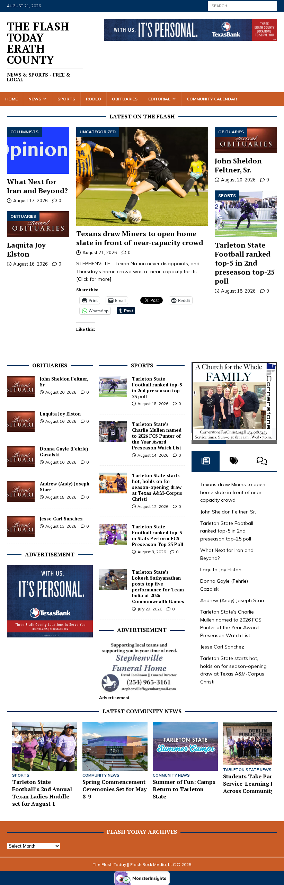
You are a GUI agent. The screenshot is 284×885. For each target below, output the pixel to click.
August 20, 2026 (238, 179)
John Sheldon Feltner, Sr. (238, 165)
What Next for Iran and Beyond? (37, 186)
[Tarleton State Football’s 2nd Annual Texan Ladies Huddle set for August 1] (44, 746)
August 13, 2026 (60, 526)
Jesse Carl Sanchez (61, 519)
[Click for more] (94, 279)
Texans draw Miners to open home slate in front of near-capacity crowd (139, 238)
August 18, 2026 (238, 291)
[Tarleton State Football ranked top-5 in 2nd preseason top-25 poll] (246, 213)
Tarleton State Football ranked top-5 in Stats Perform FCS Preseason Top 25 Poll (157, 535)
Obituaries (124, 98)
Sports (66, 98)
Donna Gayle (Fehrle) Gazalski (64, 452)
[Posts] (206, 463)
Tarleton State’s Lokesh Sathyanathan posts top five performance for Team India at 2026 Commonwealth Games (158, 586)
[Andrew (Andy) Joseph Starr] (21, 491)
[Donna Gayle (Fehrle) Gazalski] (21, 456)
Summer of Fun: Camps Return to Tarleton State (184, 789)
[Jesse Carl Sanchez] (21, 526)
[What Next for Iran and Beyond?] (38, 150)
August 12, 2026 (152, 506)
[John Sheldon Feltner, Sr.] (246, 140)
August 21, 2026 (99, 252)
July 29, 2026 (149, 609)
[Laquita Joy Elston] (38, 224)
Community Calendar (212, 98)
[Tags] (234, 463)
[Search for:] (242, 5)
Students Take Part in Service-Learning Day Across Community (252, 783)
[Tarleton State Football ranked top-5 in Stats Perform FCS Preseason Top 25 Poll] (113, 534)
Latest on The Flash (142, 116)
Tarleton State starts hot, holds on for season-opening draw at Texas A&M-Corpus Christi (157, 487)
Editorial (159, 98)
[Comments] (262, 463)
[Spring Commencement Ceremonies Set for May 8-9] (115, 746)
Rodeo (93, 98)
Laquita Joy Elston (26, 249)
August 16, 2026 (30, 264)
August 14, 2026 (152, 455)
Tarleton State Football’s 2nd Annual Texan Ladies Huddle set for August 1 (42, 792)
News (34, 98)
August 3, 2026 (151, 551)
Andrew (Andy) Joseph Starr (64, 487)
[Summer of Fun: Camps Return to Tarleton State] (185, 746)
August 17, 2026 (30, 200)
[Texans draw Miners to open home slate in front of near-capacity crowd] (142, 176)
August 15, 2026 (60, 497)
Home (11, 98)
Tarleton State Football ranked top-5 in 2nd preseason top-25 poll (245, 263)
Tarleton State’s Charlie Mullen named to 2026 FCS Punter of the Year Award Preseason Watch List (156, 436)
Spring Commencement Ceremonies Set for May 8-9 (114, 789)
